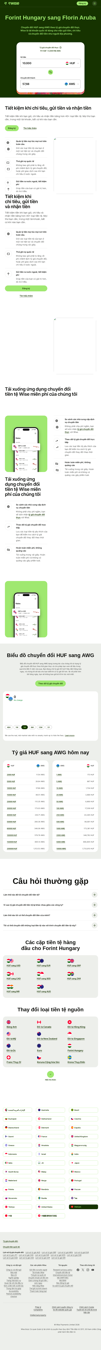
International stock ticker (63, 1275)
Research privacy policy (62, 1270)
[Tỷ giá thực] (60, 48)
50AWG (59, 801)
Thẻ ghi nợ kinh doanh (38, 1288)
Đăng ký (82, 3)
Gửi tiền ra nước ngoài (38, 1270)
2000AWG (60, 835)
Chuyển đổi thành (27, 78)
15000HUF (11, 795)
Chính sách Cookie (86, 1307)
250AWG (60, 815)
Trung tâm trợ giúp (13, 1288)
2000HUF (11, 775)
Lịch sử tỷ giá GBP (49, 1252)
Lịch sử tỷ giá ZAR (74, 1255)
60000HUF (11, 828)
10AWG (59, 788)
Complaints (38, 1310)
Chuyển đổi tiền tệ (63, 1272)
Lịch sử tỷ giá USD (26, 1258)
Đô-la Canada (44, 1027)
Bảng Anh (12, 1027)
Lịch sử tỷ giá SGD (10, 1258)
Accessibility (14, 1291)
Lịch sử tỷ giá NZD (58, 1255)
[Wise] (12, 3)
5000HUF (11, 781)
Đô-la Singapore (76, 1038)
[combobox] (72, 63)
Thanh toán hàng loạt (38, 1291)
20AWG (59, 795)
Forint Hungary (75, 1050)
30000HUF (11, 808)
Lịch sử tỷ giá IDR (58, 1258)
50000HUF (11, 822)
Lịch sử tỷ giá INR (42, 1255)
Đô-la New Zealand (47, 1038)
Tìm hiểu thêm (30, 128)
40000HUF (11, 815)
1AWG (59, 775)
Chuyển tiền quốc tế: (11, 1247)
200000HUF (12, 849)
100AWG (60, 808)
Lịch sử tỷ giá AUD (32, 1252)
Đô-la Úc (11, 1050)
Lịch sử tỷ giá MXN (65, 1252)
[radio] (9, 727)
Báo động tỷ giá (62, 1283)
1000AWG (60, 828)
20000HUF (11, 801)
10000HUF (11, 788)
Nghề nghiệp (13, 1278)
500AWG (60, 822)
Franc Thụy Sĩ (14, 1062)
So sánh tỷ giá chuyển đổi (62, 1286)
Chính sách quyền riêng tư (62, 1307)
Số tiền (23, 57)
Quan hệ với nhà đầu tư (13, 1283)
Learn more (69, 735)
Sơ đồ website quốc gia (62, 1310)
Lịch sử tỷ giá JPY (10, 1255)
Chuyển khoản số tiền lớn (38, 1278)
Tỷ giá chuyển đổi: (10, 1241)
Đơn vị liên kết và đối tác (14, 1286)
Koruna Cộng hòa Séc (48, 1062)
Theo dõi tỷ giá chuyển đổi (50, 683)
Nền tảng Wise (38, 1286)
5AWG (59, 781)
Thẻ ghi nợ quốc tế (38, 1275)
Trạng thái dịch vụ (14, 1280)
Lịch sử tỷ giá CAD (26, 1255)
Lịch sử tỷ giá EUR (81, 1252)
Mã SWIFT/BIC (62, 1278)
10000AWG (61, 849)
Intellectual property (38, 1315)
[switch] (50, 72)
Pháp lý (38, 1307)
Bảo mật (13, 1272)
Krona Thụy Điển (76, 1062)
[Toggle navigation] (94, 3)
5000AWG (60, 842)
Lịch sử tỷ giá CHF (42, 1258)
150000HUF (12, 842)
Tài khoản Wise (38, 1272)
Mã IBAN (62, 1280)
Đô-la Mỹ (11, 1038)
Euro (39, 1050)
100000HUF (12, 835)
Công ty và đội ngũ (13, 1270)
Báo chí (14, 1275)
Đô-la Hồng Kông (76, 1027)
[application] (23, 713)
